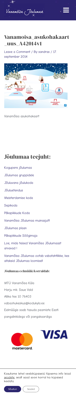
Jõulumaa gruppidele (19, 175)
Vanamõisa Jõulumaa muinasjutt (27, 220)
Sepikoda (10, 205)
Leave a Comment (17, 52)
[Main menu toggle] (66, 10)
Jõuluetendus (13, 190)
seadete (9, 377)
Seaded (31, 389)
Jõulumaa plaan (15, 228)
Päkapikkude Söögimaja (20, 236)
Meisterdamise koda (18, 198)
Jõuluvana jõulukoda (18, 183)
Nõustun (12, 389)
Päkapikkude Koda (17, 213)
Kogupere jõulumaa (18, 168)
